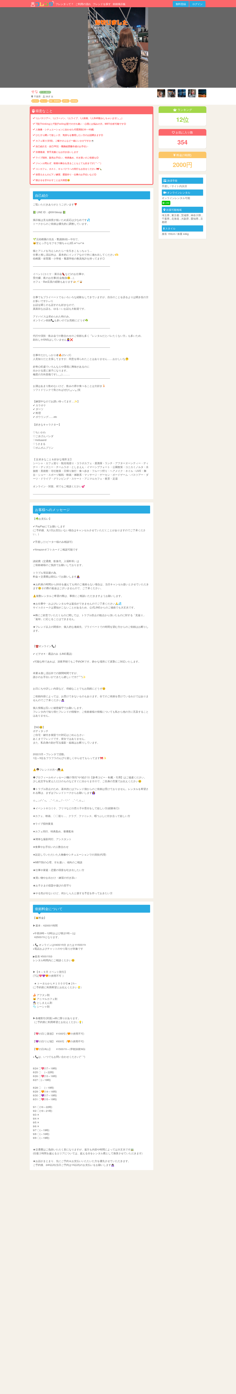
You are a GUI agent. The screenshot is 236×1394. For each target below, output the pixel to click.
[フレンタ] (42, 3)
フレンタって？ (65, 4)
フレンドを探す (102, 4)
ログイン (197, 4)
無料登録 (181, 4)
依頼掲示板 (119, 4)
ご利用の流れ (83, 4)
